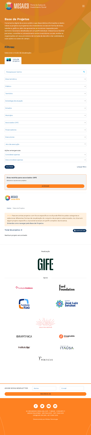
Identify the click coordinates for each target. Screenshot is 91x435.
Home (9, 208)
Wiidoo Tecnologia (51, 419)
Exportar (80, 230)
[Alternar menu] (83, 6)
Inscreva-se (45, 394)
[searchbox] (44, 79)
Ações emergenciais (13, 150)
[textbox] (45, 144)
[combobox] (45, 79)
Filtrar (9, 167)
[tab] (13, 60)
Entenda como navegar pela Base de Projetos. (25, 223)
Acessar (45, 186)
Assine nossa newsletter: (16, 388)
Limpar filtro (81, 167)
